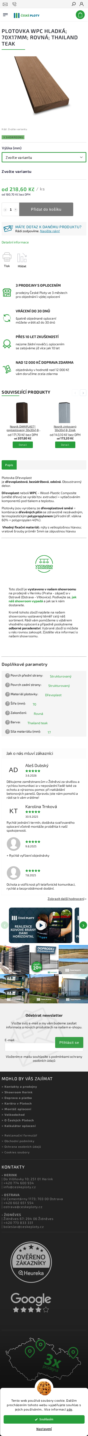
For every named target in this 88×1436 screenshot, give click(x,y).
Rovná (38, 714)
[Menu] (5, 13)
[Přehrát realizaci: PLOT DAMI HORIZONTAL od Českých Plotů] (40, 925)
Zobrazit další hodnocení (66, 899)
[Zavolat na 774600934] (15, 4)
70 (34, 704)
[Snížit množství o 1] (5, 210)
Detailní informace (15, 242)
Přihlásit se (69, 1042)
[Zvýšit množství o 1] (16, 210)
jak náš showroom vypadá (43, 599)
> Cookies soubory (16, 1152)
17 (49, 732)
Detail (23, 444)
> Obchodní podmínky (18, 1141)
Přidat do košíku (46, 209)
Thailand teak (37, 723)
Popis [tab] (9, 465)
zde (69, 1409)
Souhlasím (46, 1419)
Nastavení (44, 1429)
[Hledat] (73, 4)
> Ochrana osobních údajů (21, 1146)
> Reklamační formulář (19, 1135)
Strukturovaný (60, 676)
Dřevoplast (53, 695)
